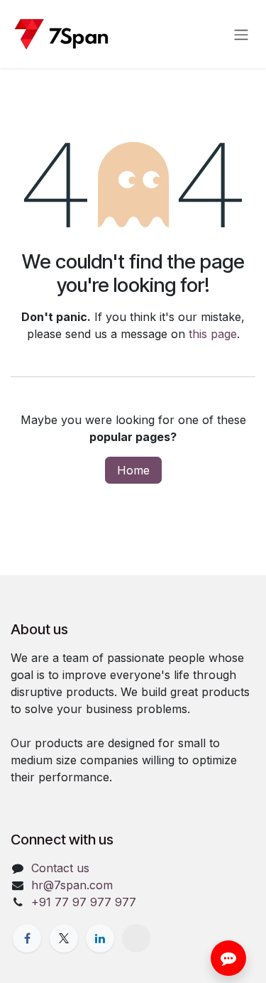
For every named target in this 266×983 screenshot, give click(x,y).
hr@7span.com (72, 885)
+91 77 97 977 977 (83, 902)
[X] (64, 938)
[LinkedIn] (100, 938)
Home (133, 470)
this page (213, 334)
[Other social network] (136, 938)
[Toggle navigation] (241, 34)
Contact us (60, 868)
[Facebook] (27, 938)
